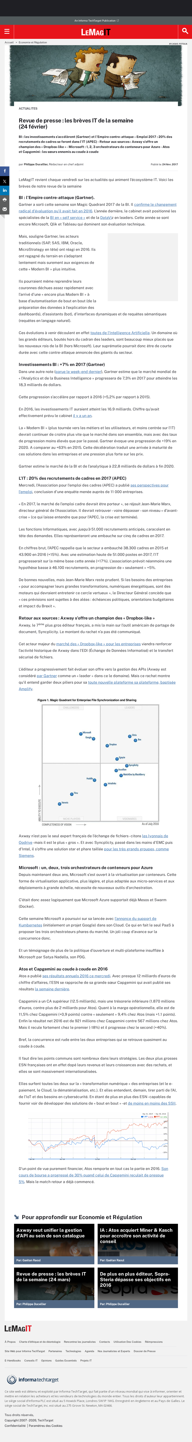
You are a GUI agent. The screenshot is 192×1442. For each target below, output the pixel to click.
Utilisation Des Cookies (127, 1341)
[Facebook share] (4, 171)
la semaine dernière (52, 989)
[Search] (185, 32)
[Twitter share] (4, 181)
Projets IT (86, 1360)
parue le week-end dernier (78, 371)
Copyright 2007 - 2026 (20, 1420)
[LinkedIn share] (4, 190)
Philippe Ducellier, (36, 164)
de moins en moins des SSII (152, 1103)
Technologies (73, 1351)
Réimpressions (154, 1341)
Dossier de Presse (144, 1351)
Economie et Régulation (33, 42)
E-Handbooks (13, 1360)
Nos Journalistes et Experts (114, 1351)
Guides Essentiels (66, 1360)
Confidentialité (15, 1425)
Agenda (89, 1351)
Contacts (104, 1341)
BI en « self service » (67, 217)
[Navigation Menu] (7, 32)
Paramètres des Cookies (46, 1425)
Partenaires (55, 1351)
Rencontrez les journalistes (80, 1341)
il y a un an (82, 415)
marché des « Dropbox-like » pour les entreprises (98, 644)
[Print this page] (4, 200)
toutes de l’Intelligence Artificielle (120, 333)
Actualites (28, 108)
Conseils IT (31, 1360)
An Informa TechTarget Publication (94, 20)
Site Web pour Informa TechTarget (25, 1351)
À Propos (10, 1341)
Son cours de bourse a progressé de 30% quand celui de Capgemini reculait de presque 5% (93, 1175)
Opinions (46, 1360)
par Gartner (47, 676)
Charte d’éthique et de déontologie (39, 1341)
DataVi (106, 217)
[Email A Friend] (4, 209)
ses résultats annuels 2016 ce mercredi (76, 976)
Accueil (9, 42)
